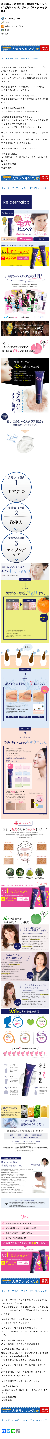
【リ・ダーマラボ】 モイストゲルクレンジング (24, 58)
